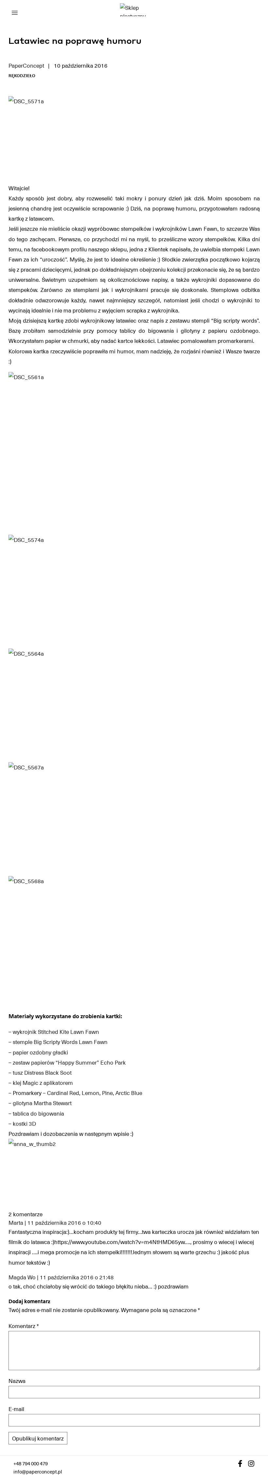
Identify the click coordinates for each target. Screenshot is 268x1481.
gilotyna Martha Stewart (42, 1103)
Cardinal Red (63, 1092)
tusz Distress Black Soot (42, 1072)
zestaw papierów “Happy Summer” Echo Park (69, 1062)
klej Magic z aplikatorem (43, 1082)
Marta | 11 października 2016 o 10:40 (54, 1223)
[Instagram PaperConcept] (251, 1463)
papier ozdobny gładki (40, 1052)
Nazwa (16, 1380)
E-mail (16, 1409)
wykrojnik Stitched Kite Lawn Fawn (56, 1031)
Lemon (90, 1092)
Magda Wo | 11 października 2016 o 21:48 (61, 1277)
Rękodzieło (21, 75)
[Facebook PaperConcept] (240, 1463)
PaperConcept (26, 65)
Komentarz (23, 1325)
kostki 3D (24, 1123)
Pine (107, 1092)
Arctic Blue (128, 1092)
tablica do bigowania (38, 1113)
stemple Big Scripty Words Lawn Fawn (60, 1041)
